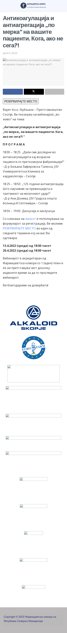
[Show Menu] (4, 5)
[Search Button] (62, 5)
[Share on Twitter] (34, 92)
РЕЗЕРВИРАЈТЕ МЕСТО (20, 101)
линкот (30, 219)
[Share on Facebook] (13, 92)
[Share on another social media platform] (54, 92)
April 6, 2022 (10, 53)
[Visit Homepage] (33, 5)
